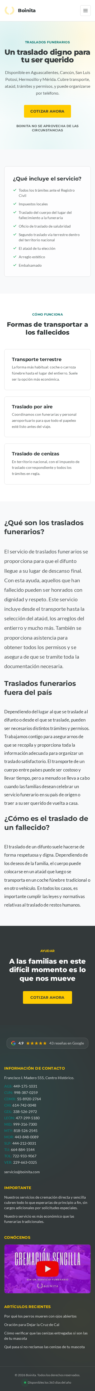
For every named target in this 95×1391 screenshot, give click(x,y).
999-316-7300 (25, 1124)
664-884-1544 (23, 1149)
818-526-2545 (25, 1130)
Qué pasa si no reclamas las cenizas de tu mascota (44, 1346)
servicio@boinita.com (22, 1172)
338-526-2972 (25, 1111)
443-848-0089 (27, 1137)
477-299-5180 (28, 1118)
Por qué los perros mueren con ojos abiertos (40, 1316)
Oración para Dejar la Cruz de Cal (31, 1324)
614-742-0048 (24, 1105)
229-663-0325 (25, 1162)
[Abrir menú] (85, 10)
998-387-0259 (26, 1092)
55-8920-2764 (29, 1099)
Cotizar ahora (47, 111)
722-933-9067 (24, 1156)
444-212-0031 (24, 1143)
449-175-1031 (25, 1086)
